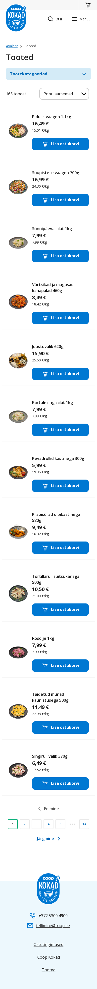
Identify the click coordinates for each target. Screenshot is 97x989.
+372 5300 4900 (53, 915)
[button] (88, 5)
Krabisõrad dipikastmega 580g (48, 532)
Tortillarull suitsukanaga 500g (48, 594)
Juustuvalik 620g (48, 361)
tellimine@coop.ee (53, 925)
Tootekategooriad (28, 74)
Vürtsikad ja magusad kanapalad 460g (48, 302)
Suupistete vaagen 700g (48, 187)
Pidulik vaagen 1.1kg (48, 131)
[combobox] (64, 94)
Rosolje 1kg (48, 653)
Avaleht (12, 46)
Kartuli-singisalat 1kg (48, 417)
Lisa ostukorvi (64, 144)
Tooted (48, 970)
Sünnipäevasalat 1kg (48, 243)
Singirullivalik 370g (48, 771)
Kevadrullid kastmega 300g (48, 473)
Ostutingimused (48, 944)
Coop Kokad (48, 957)
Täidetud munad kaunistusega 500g (48, 712)
